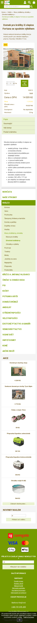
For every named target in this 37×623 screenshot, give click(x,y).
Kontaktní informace (18, 590)
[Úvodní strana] (7, 2)
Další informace (28, 617)
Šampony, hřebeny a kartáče (14, 218)
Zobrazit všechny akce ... (18, 504)
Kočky (5, 291)
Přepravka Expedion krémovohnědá (18, 457)
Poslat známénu (10, 132)
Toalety (7, 252)
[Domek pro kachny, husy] (18, 371)
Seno (6, 211)
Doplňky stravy (9, 226)
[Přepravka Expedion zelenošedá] (18, 442)
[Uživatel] (26, 3)
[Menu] (2, 2)
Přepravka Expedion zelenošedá (18, 433)
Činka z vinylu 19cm (18, 410)
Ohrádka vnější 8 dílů (18, 481)
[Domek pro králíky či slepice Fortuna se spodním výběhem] (18, 59)
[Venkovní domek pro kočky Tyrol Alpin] (18, 395)
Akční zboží (8, 351)
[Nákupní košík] (35, 3)
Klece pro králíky (12, 237)
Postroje (7, 248)
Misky (6, 255)
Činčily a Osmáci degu (13, 280)
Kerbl (31, 93)
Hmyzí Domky (9, 340)
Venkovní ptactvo (12, 329)
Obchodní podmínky (18, 588)
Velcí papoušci (9, 318)
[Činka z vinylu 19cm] (18, 418)
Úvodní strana (18, 581)
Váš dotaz (8, 128)
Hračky (6, 229)
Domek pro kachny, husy (18, 363)
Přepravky (8, 266)
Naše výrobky (9, 197)
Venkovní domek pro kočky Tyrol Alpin (18, 386)
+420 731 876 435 (18, 607)
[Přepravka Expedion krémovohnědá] (18, 465)
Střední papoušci (11, 313)
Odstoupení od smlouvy (18, 593)
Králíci (6, 203)
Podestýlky (8, 270)
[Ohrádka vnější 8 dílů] (18, 489)
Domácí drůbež (10, 302)
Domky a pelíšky (10, 222)
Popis (6, 119)
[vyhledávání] (30, 3)
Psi (4, 285)
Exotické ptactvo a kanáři (16, 324)
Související (8, 123)
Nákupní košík (18, 586)
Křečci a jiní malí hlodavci (16, 274)
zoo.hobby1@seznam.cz (18, 611)
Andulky (6, 307)
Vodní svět (8, 334)
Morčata (7, 192)
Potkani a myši (10, 296)
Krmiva (7, 207)
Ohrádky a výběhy (12, 244)
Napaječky (8, 263)
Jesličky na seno (10, 259)
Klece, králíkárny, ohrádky (13, 233)
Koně (4, 345)
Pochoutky (8, 215)
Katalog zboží (18, 584)
